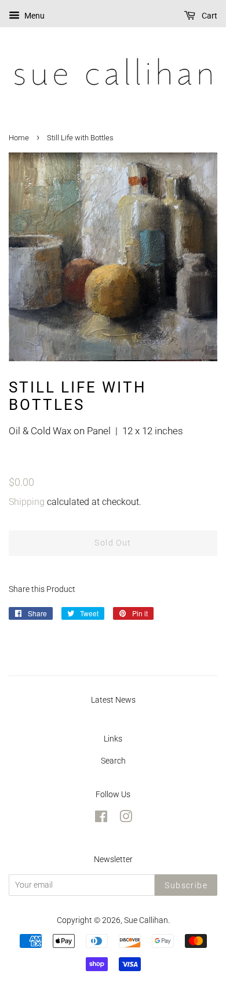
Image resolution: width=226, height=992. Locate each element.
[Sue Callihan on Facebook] (101, 819)
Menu (34, 15)
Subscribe (186, 885)
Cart (208, 15)
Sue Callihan (146, 920)
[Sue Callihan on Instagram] (125, 819)
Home (19, 137)
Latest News (113, 699)
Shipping (27, 501)
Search (113, 761)
